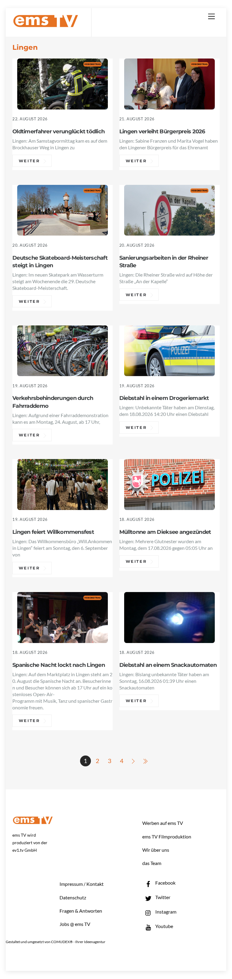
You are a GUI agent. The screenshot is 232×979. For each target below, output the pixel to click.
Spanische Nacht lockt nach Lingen (58, 664)
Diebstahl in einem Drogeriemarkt (164, 397)
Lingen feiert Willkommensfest (53, 531)
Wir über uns (155, 850)
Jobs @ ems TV (75, 924)
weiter (29, 160)
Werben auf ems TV (162, 823)
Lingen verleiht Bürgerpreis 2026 (162, 131)
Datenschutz (73, 897)
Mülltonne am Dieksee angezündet (165, 531)
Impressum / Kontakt (82, 884)
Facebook (165, 883)
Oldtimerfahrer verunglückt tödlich (58, 131)
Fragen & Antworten (81, 911)
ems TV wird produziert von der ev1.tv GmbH (29, 842)
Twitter (162, 897)
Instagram (165, 911)
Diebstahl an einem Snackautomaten (168, 664)
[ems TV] (45, 23)
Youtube (163, 926)
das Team (151, 863)
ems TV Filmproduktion (166, 836)
